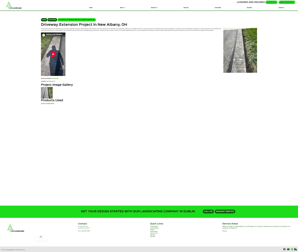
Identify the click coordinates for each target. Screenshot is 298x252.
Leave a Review (154, 228)
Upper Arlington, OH (240, 226)
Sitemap (152, 235)
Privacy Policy (154, 231)
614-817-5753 (271, 2)
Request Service (225, 211)
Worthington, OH (251, 226)
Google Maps (154, 226)
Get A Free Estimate (287, 2)
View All (224, 231)
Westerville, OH (268, 226)
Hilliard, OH (225, 226)
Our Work (52, 19)
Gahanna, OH (286, 226)
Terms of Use (154, 233)
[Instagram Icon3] (292, 250)
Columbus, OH (226, 228)
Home (44, 19)
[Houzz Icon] (295, 250)
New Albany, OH (50, 81)
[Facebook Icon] (284, 250)
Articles (152, 230)
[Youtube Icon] (288, 250)
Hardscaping (54, 78)
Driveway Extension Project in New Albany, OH (77, 19)
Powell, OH (260, 226)
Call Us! (208, 211)
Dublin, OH (232, 226)
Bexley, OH (234, 228)
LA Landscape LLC (10, 250)
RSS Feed (152, 236)
